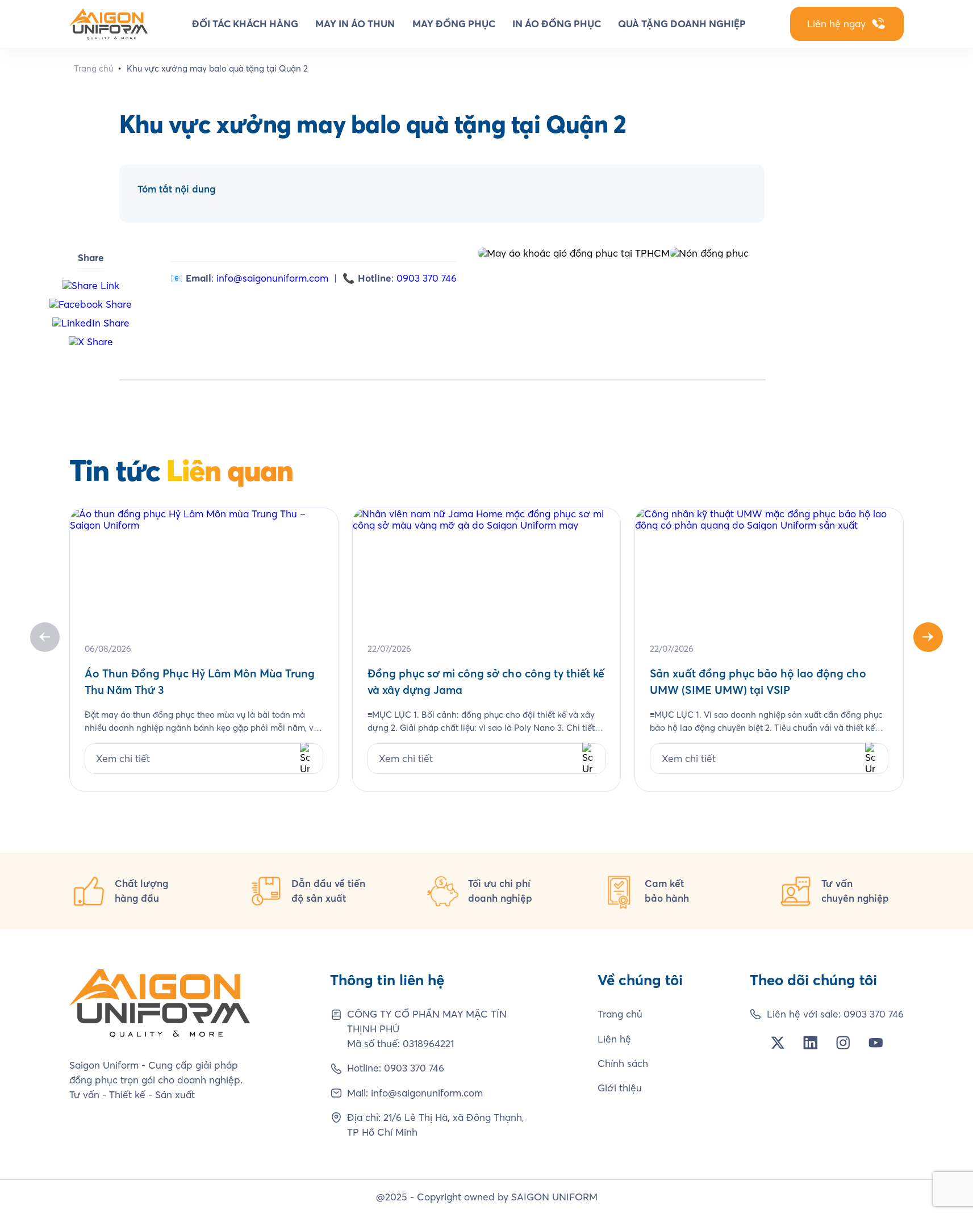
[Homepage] (108, 24)
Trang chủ (93, 68)
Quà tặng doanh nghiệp (682, 24)
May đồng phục (453, 24)
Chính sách (623, 1063)
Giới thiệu (620, 1088)
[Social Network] (778, 1042)
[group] (204, 650)
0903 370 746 (426, 278)
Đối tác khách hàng (245, 24)
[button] (928, 637)
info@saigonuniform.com (272, 278)
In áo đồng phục (556, 24)
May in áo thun (355, 24)
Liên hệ (614, 1039)
